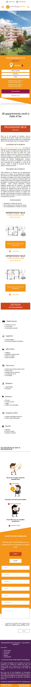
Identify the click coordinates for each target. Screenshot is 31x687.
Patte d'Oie (7, 104)
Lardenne (6, 653)
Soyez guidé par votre (24, 685)
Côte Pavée (7, 652)
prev (2, 33)
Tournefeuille (7, 657)
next (29, 33)
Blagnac (6, 655)
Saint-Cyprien (7, 650)
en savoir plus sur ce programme (10, 448)
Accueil (2, 104)
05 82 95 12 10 (12, 1)
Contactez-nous (22, 1)
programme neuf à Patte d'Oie (13, 148)
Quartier (18, 65)
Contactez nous (26, 681)
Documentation (15, 91)
